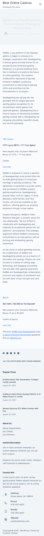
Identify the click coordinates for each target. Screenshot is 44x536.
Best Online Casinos (17, 3)
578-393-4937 (17, 504)
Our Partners (8, 434)
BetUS (5, 297)
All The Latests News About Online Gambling (22, 361)
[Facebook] (4, 353)
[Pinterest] (15, 353)
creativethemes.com (20, 521)
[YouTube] (18, 353)
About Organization (12, 428)
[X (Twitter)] (7, 353)
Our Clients (8, 431)
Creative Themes (10, 533)
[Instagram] (11, 353)
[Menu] (40, 4)
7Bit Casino (8, 139)
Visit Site (7, 167)
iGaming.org (15, 338)
